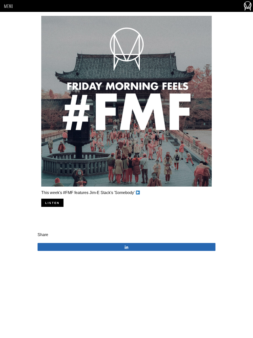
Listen (52, 202)
